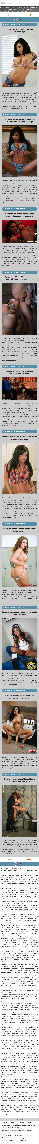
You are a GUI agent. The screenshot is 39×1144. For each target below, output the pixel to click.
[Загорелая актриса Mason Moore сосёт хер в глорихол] (19, 645)
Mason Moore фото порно (15, 24)
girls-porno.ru (16, 1132)
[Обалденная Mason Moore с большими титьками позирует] (19, 470)
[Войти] (9, 3)
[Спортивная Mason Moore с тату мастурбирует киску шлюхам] (19, 232)
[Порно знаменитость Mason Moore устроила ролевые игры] (19, 812)
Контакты (19, 1120)
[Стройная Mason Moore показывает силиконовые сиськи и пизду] (19, 152)
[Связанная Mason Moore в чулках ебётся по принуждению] (19, 390)
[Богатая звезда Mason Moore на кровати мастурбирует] (19, 728)
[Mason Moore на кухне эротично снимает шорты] (19, 62)
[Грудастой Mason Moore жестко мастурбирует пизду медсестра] (19, 310)
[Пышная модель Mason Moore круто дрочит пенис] (19, 562)
